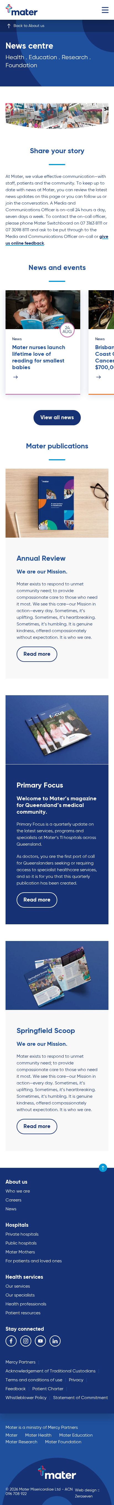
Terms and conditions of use (34, 1380)
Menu (105, 10)
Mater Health (38, 1435)
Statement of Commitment (80, 1398)
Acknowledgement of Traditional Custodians (50, 1371)
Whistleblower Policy (26, 1398)
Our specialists (20, 1295)
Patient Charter (47, 1389)
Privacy (76, 1380)
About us (16, 1182)
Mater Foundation (63, 1442)
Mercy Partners (20, 1362)
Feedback (16, 1389)
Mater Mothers (20, 1252)
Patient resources (23, 1313)
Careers (13, 1200)
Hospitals (17, 1225)
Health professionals (26, 1304)
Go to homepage (29, 10)
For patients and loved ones (34, 1261)
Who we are (18, 1191)
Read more (37, 654)
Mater (11, 1435)
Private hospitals (22, 1234)
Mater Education (76, 1435)
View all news (57, 417)
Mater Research (21, 1442)
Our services (18, 1286)
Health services (24, 1277)
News (11, 1209)
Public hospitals (21, 1243)
